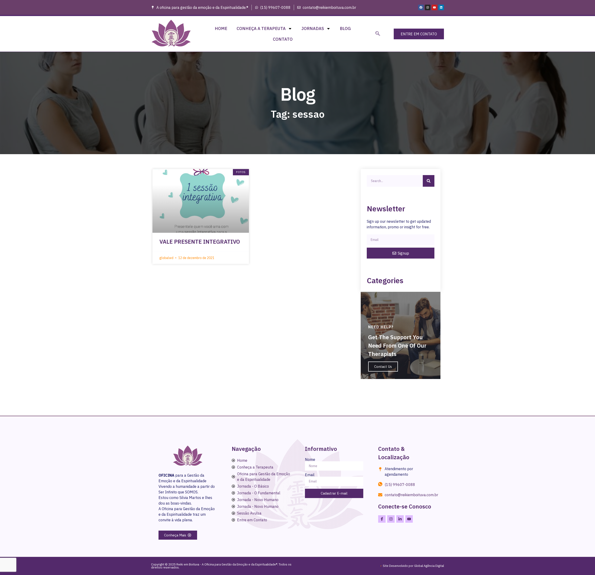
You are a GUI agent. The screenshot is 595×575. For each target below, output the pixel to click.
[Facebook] (421, 7)
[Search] (428, 181)
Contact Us (383, 366)
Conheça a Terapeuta (261, 28)
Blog (345, 28)
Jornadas (312, 28)
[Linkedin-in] (400, 519)
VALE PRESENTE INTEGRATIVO (199, 241)
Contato (283, 39)
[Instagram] (427, 7)
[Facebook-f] (382, 519)
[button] (377, 34)
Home (221, 28)
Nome (310, 459)
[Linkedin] (441, 7)
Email (309, 475)
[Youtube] (434, 7)
